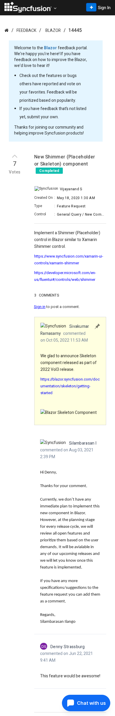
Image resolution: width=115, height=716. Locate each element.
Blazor (53, 30)
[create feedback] (91, 7)
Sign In (104, 8)
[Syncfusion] (6, 30)
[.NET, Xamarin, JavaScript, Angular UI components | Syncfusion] (28, 7)
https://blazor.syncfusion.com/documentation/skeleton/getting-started (70, 386)
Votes (14, 172)
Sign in (39, 306)
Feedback (26, 30)
